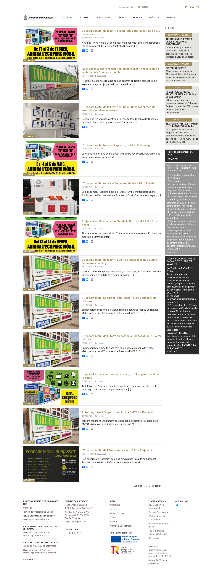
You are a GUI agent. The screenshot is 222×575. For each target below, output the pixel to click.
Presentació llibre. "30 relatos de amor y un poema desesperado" (181, 94)
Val (197, 7)
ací (175, 252)
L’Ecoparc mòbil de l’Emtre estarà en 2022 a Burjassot (117, 450)
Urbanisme (114, 505)
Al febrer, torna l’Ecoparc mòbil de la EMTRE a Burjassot (118, 412)
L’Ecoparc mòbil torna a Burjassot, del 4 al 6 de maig (116, 145)
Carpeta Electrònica (158, 512)
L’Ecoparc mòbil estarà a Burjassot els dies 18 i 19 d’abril (119, 183)
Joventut (113, 521)
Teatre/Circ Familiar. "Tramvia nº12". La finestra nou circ (182, 125)
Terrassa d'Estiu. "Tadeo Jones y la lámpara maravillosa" (179, 42)
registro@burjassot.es (75, 521)
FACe (156, 546)
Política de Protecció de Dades (38, 512)
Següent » (156, 485)
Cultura (112, 517)
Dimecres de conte (176, 68)
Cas (192, 7)
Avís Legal (27, 508)
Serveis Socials (116, 513)
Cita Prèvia (28, 560)
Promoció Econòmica (120, 526)
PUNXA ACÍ (172, 159)
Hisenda (113, 509)
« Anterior (137, 485)
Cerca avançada (126, 7)
